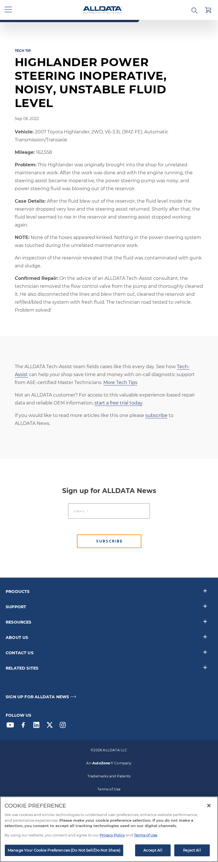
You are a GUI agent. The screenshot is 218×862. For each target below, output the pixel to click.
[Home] (102, 10)
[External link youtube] (12, 726)
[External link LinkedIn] (38, 726)
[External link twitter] (51, 726)
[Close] (209, 805)
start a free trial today (118, 403)
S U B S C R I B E (109, 541)
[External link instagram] (64, 726)
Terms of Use (108, 789)
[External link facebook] (25, 726)
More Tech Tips (120, 382)
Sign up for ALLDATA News (37, 697)
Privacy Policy (112, 835)
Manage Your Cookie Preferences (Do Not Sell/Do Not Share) (64, 850)
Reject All (192, 850)
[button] (8, 10)
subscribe (156, 415)
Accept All (152, 850)
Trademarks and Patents (109, 776)
